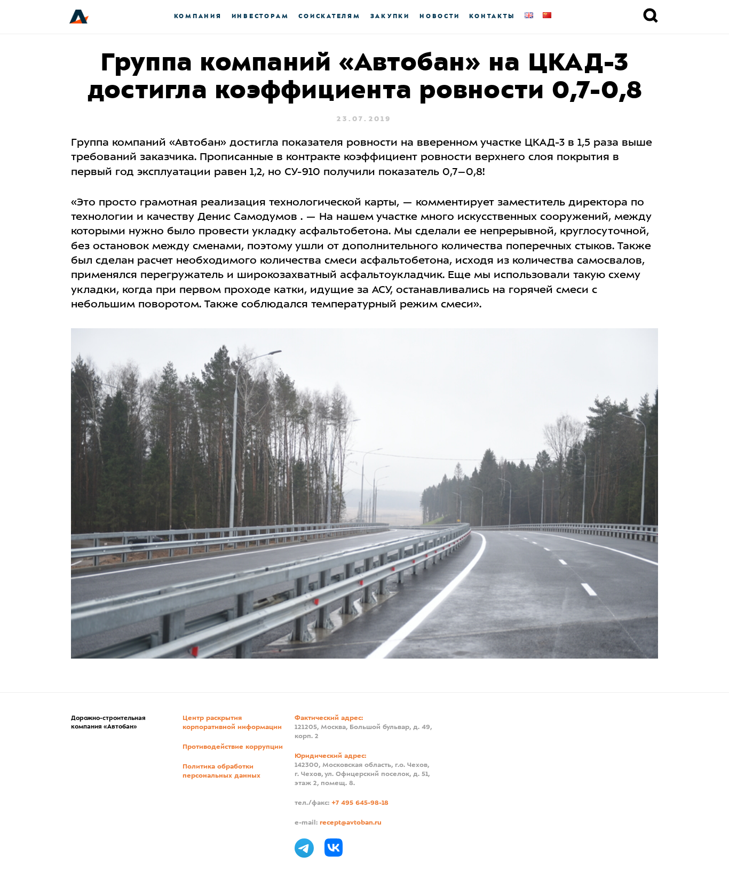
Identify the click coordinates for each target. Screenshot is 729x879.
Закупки (390, 16)
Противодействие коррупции (233, 747)
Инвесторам (260, 16)
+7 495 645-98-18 (360, 803)
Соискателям (329, 16)
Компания (198, 16)
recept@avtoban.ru (351, 823)
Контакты (492, 16)
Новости (439, 16)
